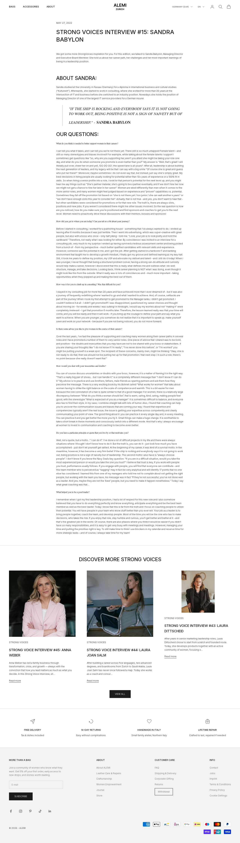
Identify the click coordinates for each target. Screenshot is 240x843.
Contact (214, 767)
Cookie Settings (218, 795)
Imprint (213, 778)
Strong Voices (18, 642)
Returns (159, 784)
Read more (15, 680)
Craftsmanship (104, 778)
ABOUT (50, 6)
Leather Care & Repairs (108, 773)
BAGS (12, 6)
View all (120, 694)
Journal (100, 790)
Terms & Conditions (220, 784)
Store (99, 795)
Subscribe (20, 796)
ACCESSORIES (31, 6)
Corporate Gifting (164, 778)
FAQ (157, 767)
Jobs (212, 773)
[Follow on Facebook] (11, 811)
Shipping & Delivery (165, 773)
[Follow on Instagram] (20, 811)
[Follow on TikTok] (40, 811)
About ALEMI (103, 767)
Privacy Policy (217, 790)
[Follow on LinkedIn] (50, 811)
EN (199, 6)
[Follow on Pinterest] (30, 811)
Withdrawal (164, 791)
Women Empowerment (109, 784)
